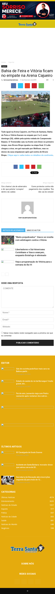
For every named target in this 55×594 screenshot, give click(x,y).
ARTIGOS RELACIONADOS (13, 230)
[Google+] (24, 581)
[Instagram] (31, 581)
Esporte (4, 66)
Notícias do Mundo (9, 524)
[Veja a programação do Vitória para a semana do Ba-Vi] (7, 264)
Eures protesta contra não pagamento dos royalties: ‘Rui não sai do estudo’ (41, 189)
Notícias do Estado (9, 505)
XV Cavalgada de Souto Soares (29, 452)
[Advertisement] (27, 43)
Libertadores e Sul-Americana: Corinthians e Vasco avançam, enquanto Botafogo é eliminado (30, 252)
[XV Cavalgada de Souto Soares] (7, 455)
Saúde (3, 520)
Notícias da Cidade (9, 516)
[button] (51, 24)
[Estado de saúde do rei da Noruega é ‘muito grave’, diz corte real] (7, 384)
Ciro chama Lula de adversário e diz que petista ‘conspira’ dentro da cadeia (14, 189)
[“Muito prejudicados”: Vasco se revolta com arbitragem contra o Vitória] (7, 240)
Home (3, 62)
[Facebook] (17, 581)
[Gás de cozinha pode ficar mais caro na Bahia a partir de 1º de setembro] (7, 371)
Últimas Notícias (8, 497)
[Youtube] (37, 581)
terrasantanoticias (11, 80)
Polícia (4, 513)
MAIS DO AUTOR (33, 230)
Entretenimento (7, 501)
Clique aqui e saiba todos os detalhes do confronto (30, 155)
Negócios (5, 528)
